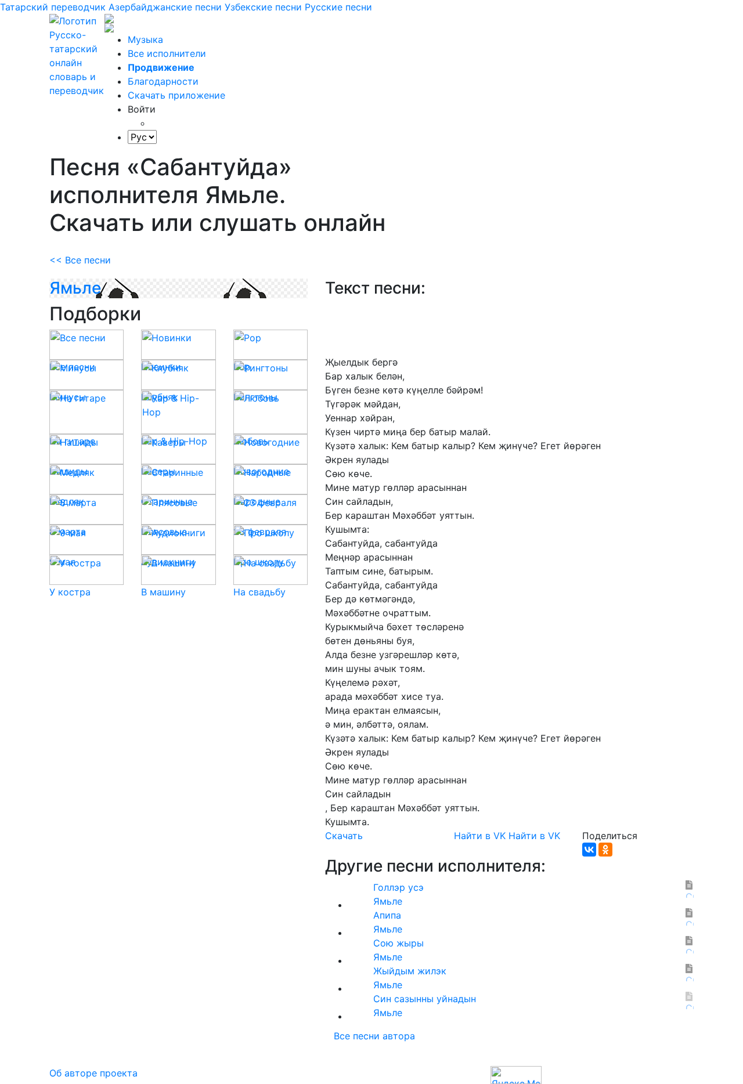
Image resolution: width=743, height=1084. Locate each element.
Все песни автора (374, 1036)
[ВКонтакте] (589, 850)
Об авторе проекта (93, 1073)
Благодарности (163, 81)
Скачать (344, 835)
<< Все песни (80, 260)
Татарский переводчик (53, 7)
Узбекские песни (263, 7)
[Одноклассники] (605, 850)
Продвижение (161, 67)
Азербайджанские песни (165, 7)
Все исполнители (167, 53)
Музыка (145, 39)
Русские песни (338, 7)
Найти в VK (480, 835)
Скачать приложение (176, 95)
